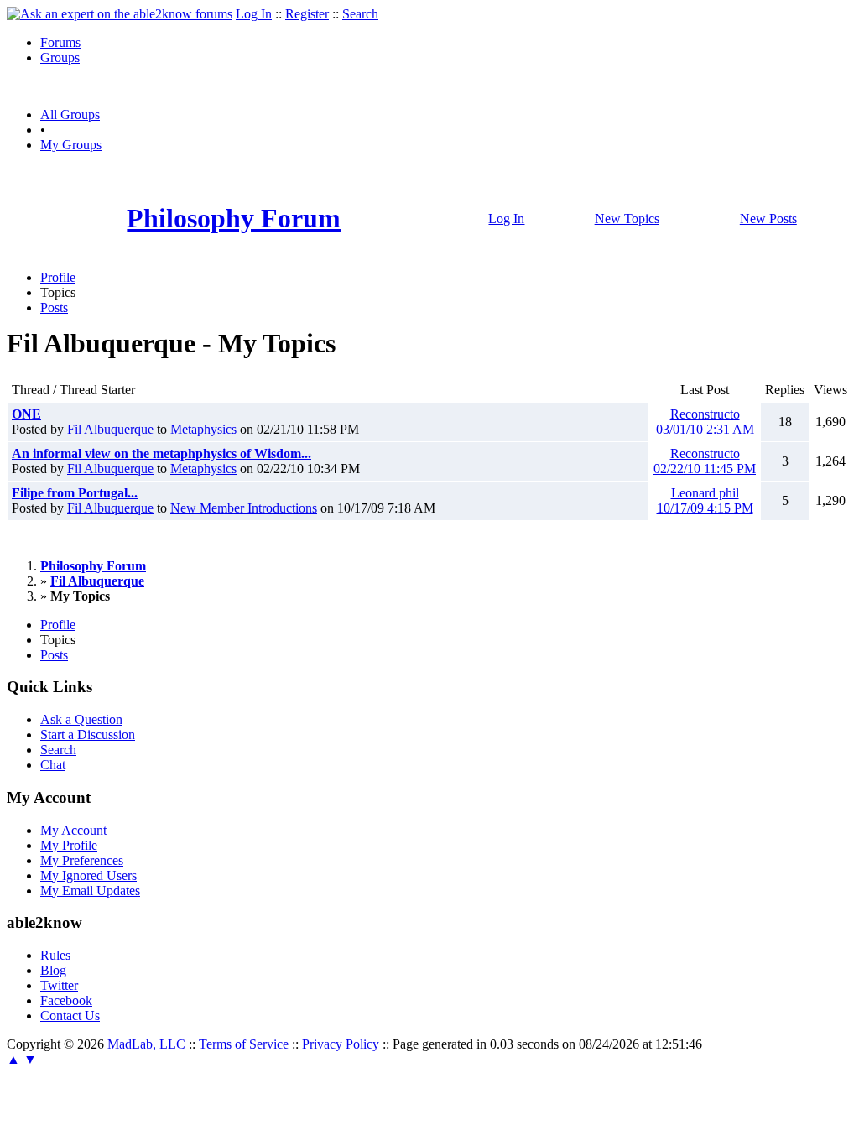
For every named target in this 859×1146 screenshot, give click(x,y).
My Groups (71, 145)
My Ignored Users (88, 875)
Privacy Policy (340, 1044)
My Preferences (81, 860)
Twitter (59, 985)
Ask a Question (81, 719)
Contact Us (70, 1015)
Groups (60, 57)
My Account (73, 830)
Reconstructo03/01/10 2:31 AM (705, 421)
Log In (254, 14)
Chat (52, 765)
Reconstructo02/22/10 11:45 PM (704, 461)
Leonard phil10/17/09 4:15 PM (705, 500)
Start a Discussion (87, 734)
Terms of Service (244, 1044)
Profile (57, 277)
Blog (53, 970)
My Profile (68, 845)
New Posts (768, 218)
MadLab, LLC (146, 1044)
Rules (55, 955)
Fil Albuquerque (110, 429)
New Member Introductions (243, 508)
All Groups (70, 114)
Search (360, 14)
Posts (54, 307)
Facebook (66, 1000)
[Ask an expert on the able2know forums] (119, 14)
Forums (60, 42)
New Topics (627, 218)
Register (307, 14)
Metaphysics (203, 429)
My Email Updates (90, 890)
